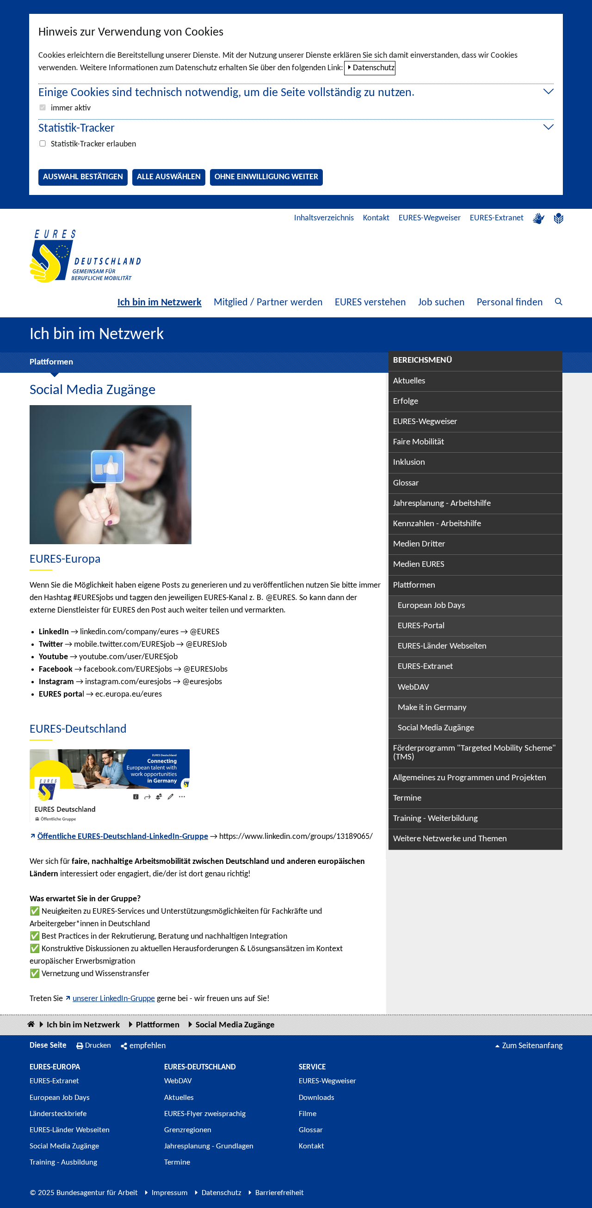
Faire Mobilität (418, 442)
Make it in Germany (432, 708)
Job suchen (441, 303)
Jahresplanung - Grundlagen (208, 1146)
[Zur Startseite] (85, 256)
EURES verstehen (370, 303)
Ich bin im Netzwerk (159, 303)
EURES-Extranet (497, 218)
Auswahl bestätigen (83, 177)
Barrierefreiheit (279, 1193)
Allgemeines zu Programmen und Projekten (469, 778)
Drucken (98, 1046)
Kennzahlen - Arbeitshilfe (437, 524)
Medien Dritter (419, 544)
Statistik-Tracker (76, 128)
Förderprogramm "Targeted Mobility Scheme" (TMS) (474, 753)
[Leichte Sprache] (558, 218)
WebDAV (413, 687)
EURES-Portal (421, 626)
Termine (407, 798)
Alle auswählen (169, 177)
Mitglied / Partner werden (268, 303)
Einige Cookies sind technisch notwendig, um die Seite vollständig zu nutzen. (226, 93)
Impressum (170, 1193)
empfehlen (148, 1046)
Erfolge (405, 401)
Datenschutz (374, 68)
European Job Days (431, 605)
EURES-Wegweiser (430, 218)
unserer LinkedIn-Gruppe (114, 999)
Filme (307, 1114)
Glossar (406, 483)
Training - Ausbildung (63, 1162)
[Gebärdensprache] (538, 218)
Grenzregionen (187, 1130)
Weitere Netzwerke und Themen (450, 839)
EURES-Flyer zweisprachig (205, 1114)
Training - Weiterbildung (435, 818)
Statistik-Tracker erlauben (93, 144)
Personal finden (510, 303)
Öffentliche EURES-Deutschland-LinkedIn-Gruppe (122, 836)
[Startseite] (31, 1025)
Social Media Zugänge (436, 728)
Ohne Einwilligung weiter (266, 177)
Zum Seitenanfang (532, 1046)
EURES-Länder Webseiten (442, 646)
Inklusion (409, 462)
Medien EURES (418, 564)
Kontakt (376, 218)
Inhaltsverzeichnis (324, 218)
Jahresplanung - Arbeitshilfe (442, 503)
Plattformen (51, 362)
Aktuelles (409, 381)
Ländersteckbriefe (58, 1114)
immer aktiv (71, 108)
